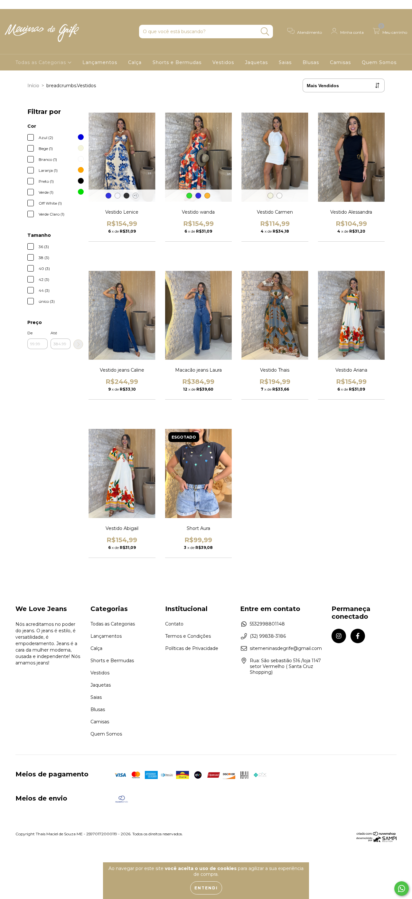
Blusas (311, 62)
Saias (285, 62)
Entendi (206, 887)
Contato (174, 624)
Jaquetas (256, 62)
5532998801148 (267, 624)
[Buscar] (265, 31)
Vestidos (223, 62)
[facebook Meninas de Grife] (18, 4)
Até (54, 332)
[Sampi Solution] (376, 840)
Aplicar (78, 344)
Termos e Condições (188, 636)
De (30, 332)
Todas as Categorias (41, 62)
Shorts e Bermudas (177, 62)
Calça (135, 62)
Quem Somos (379, 62)
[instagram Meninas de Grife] (9, 4)
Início (33, 85)
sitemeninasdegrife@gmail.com (286, 648)
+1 (135, 195)
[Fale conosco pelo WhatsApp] (401, 888)
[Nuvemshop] (376, 834)
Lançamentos (99, 62)
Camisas (340, 62)
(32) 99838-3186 (268, 636)
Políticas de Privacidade (191, 648)
